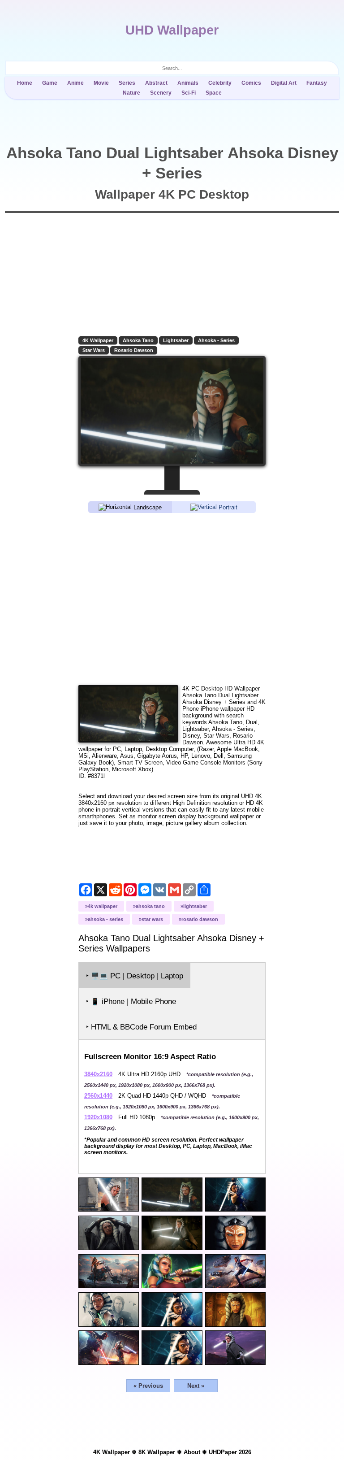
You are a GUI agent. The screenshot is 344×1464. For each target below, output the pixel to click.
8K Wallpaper (156, 1452)
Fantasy (316, 83)
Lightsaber (176, 340)
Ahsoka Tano (138, 340)
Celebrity (220, 83)
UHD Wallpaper (172, 30)
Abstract (156, 83)
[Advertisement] (172, 598)
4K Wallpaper (97, 340)
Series (127, 83)
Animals (187, 83)
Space (214, 93)
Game (49, 83)
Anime (75, 83)
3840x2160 (98, 1074)
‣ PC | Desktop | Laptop (134, 976)
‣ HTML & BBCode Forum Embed (141, 1027)
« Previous (148, 1385)
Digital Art (284, 83)
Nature (131, 93)
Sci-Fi (188, 93)
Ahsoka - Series (216, 340)
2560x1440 (98, 1095)
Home (24, 83)
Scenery (161, 93)
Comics (251, 83)
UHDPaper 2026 (230, 1452)
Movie (101, 83)
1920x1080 (98, 1117)
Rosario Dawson (133, 350)
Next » (195, 1385)
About (192, 1452)
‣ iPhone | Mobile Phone (131, 1001)
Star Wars (93, 350)
